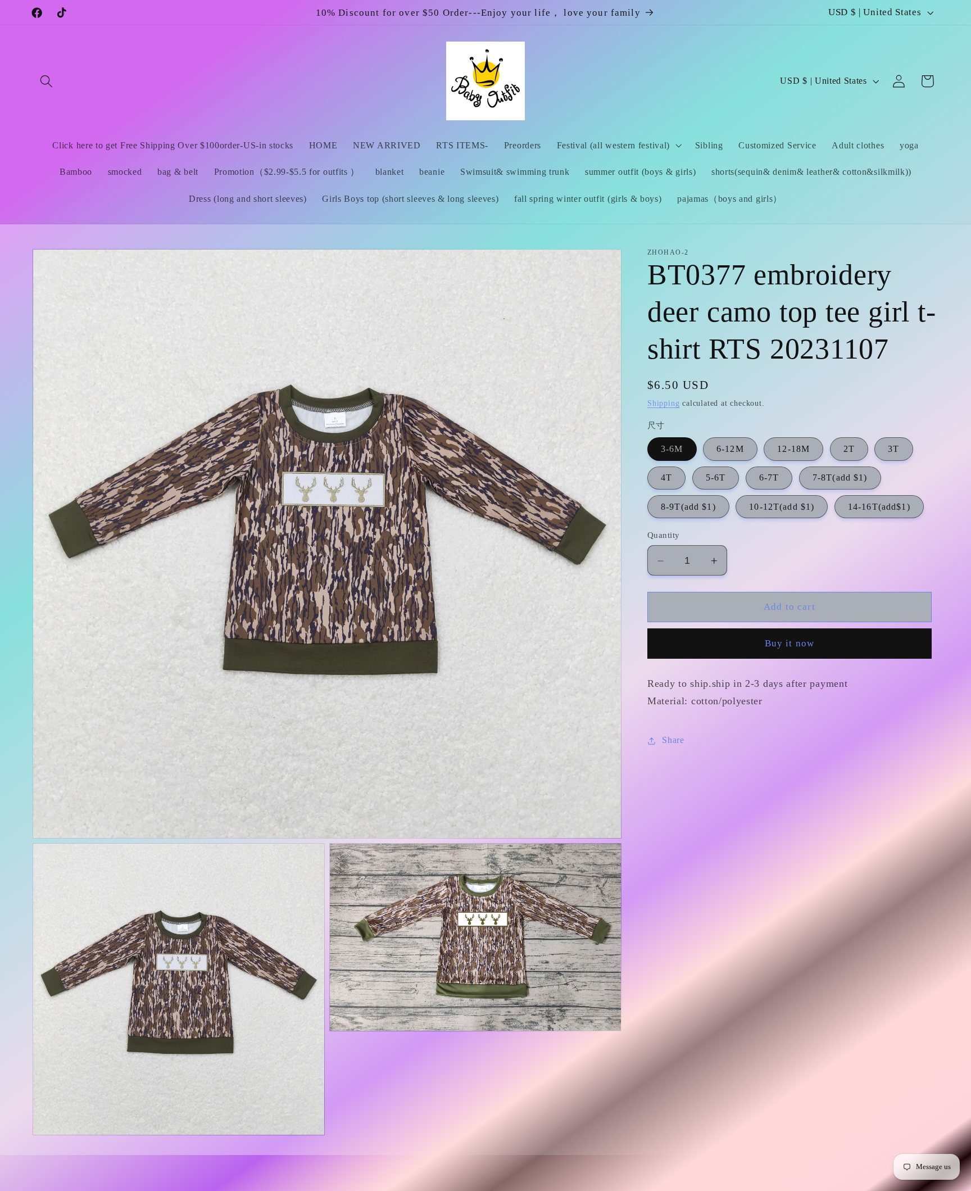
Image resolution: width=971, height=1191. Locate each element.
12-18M (793, 449)
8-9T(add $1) (688, 507)
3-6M (672, 449)
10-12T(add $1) (781, 507)
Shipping (663, 404)
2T (849, 449)
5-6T (716, 478)
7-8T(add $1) (840, 478)
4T (666, 478)
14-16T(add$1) (879, 507)
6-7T (769, 478)
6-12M (730, 449)
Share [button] (673, 740)
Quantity (663, 535)
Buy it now (790, 643)
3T (893, 449)
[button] (47, 81)
